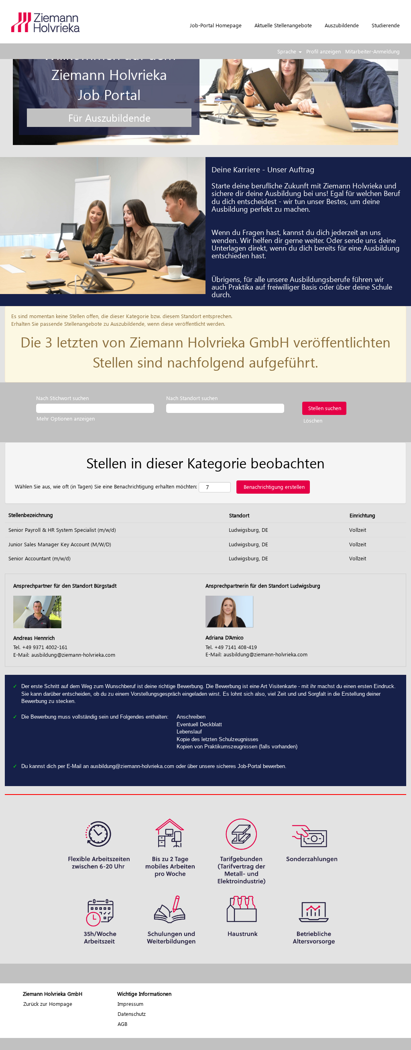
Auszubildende (342, 25)
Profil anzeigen (323, 51)
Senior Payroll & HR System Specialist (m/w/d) (62, 529)
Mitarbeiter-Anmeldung (372, 51)
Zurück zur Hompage (47, 1004)
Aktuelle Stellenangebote (283, 25)
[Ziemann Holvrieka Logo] (45, 22)
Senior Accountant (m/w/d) (39, 558)
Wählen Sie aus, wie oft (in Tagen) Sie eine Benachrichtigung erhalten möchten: (106, 486)
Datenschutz (132, 1014)
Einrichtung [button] (362, 515)
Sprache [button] (287, 51)
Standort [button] (239, 515)
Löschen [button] (312, 420)
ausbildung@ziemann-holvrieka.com (73, 654)
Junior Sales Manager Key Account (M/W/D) (59, 544)
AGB (122, 1024)
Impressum (130, 1004)
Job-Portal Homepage (216, 25)
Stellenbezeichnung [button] (30, 514)
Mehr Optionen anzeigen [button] (66, 418)
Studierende (386, 25)
